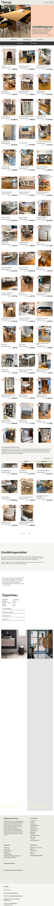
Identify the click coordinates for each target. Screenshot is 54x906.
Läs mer (50, 35)
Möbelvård (13, 39)
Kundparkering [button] (5, 619)
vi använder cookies (34, 452)
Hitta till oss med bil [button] (6, 615)
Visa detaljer (47, 458)
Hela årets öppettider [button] (7, 608)
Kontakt (32, 822)
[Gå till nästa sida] (30, 533)
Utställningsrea (27, 39)
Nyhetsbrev (33, 832)
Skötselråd (32, 827)
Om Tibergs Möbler (34, 840)
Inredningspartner (34, 825)
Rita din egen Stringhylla (10, 857)
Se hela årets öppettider (36, 855)
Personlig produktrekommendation (12, 856)
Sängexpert (6, 852)
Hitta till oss (33, 837)
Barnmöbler (40, 39)
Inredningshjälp (7, 854)
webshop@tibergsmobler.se (16, 896)
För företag (33, 824)
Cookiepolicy (33, 830)
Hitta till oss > (7, 900)
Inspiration (6, 847)
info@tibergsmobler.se (12, 893)
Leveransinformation (35, 835)
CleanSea (32, 834)
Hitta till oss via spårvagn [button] (7, 612)
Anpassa (26, 461)
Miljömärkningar (8, 851)
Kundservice (33, 820)
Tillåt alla (44, 461)
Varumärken (7, 849)
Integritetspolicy (34, 829)
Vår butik (32, 838)
